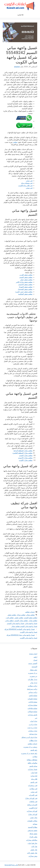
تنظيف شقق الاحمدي (25, 284)
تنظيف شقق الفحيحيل (25, 289)
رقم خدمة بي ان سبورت (29, 753)
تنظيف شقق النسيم (25, 277)
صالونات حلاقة (32, 763)
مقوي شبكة (33, 834)
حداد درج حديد (32, 728)
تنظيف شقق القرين (25, 275)
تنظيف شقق (12, 615)
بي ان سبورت (32, 673)
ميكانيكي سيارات (31, 840)
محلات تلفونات (32, 821)
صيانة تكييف (33, 766)
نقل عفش (33, 850)
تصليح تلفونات (32, 699)
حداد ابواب (33, 721)
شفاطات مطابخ (32, 760)
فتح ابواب (34, 773)
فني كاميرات (33, 795)
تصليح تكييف (33, 695)
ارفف (35, 657)
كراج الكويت (33, 808)
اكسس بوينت (32, 663)
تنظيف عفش (19, 618)
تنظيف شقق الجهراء (25, 287)
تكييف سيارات (32, 715)
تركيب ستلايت (32, 686)
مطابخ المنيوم (32, 827)
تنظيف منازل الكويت (25, 460)
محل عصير (33, 817)
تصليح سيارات (32, 705)
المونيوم (34, 667)
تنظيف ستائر (30, 615)
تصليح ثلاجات (32, 702)
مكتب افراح (33, 837)
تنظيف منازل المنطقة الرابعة (22, 451)
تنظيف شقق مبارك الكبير (24, 282)
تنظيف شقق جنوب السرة (23, 292)
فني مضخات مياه (26, 183)
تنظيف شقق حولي (26, 280)
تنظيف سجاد (21, 615)
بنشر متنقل (33, 670)
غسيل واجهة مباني (31, 623)
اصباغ (35, 660)
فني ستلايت (33, 789)
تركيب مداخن (32, 692)
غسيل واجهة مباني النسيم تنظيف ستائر (24, 626)
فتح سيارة (34, 776)
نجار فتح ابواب (32, 843)
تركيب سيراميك (32, 689)
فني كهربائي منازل (31, 798)
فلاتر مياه (34, 779)
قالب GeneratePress (11, 865)
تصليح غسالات (32, 712)
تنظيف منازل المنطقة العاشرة (22, 453)
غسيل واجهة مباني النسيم (15, 623)
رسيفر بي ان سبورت (30, 747)
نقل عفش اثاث (32, 853)
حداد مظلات (33, 740)
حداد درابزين (33, 724)
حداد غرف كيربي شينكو (29, 737)
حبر (36, 718)
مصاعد (35, 824)
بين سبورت (33, 676)
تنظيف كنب (10, 618)
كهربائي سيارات (32, 811)
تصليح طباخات (32, 708)
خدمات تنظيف (30, 612)
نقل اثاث (34, 846)
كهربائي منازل (32, 814)
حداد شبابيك (33, 734)
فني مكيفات (33, 801)
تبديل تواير (33, 683)
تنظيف (15, 142)
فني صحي (29, 181)
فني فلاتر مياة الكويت (25, 185)
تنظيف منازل (33, 621)
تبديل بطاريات (32, 679)
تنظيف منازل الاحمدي (25, 458)
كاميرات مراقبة (32, 805)
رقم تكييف (33, 750)
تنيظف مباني (9, 621)
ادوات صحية (33, 654)
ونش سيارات (33, 856)
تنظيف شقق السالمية (25, 294)
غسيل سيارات (32, 769)
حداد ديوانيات (32, 731)
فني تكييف (33, 782)
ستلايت (34, 756)
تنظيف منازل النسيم (25, 455)
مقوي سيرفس (32, 830)
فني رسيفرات (32, 785)
